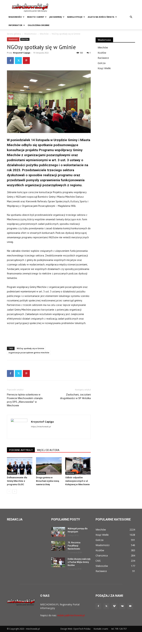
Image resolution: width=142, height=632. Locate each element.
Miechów (44, 33)
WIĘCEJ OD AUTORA (48, 450)
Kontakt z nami (101, 628)
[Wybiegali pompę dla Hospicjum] (58, 532)
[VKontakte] (122, 606)
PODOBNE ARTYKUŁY (21, 450)
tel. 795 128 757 (119, 628)
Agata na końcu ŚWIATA (101, 17)
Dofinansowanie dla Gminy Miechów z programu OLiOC (17, 481)
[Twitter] (18, 60)
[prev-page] (9, 491)
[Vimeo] (114, 606)
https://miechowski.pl (41, 426)
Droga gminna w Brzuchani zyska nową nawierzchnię (47, 481)
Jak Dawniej (55, 17)
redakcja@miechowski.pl (71, 615)
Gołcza (101, 63)
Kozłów (102, 52)
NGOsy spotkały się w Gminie (30, 348)
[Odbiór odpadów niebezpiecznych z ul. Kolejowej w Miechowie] (78, 466)
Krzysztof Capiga (21, 52)
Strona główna (14, 33)
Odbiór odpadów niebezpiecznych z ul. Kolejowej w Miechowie (77, 481)
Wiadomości (15, 17)
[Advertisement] (48, 335)
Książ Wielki (104, 68)
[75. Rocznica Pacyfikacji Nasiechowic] (58, 546)
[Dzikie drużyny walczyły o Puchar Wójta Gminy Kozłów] (58, 562)
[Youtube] (130, 606)
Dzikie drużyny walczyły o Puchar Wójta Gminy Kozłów (79, 562)
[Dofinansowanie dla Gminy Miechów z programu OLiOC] (19, 466)
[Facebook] (10, 60)
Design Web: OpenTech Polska (75, 628)
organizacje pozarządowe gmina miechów (28, 352)
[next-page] (14, 491)
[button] (131, 17)
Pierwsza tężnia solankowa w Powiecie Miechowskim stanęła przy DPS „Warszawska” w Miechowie (25, 400)
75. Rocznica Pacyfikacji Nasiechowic (74, 545)
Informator (15, 25)
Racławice (103, 57)
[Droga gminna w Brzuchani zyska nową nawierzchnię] (48, 466)
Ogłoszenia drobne (38, 25)
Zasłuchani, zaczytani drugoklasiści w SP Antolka (75, 396)
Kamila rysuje (74, 17)
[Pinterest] (26, 60)
